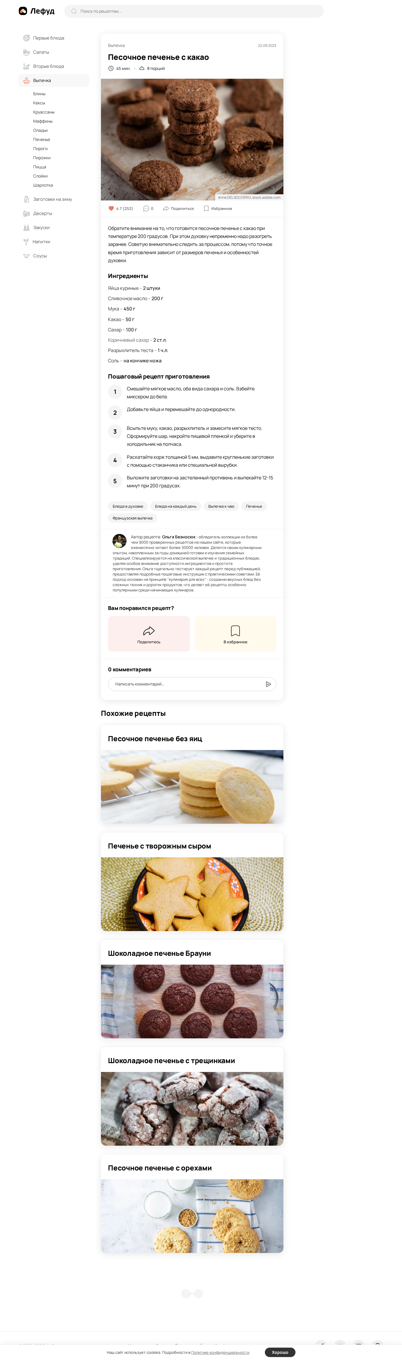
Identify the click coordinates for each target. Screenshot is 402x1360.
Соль (113, 360)
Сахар (115, 329)
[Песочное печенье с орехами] (192, 1216)
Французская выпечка (132, 518)
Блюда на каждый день (176, 506)
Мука (113, 308)
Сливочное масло (127, 298)
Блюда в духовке (128, 506)
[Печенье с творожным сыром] (192, 894)
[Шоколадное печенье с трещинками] (192, 1109)
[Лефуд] (36, 11)
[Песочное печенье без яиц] (192, 787)
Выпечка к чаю (221, 506)
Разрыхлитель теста (130, 350)
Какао (114, 319)
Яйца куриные (123, 288)
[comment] (268, 684)
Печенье (254, 506)
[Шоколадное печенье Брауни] (192, 1001)
